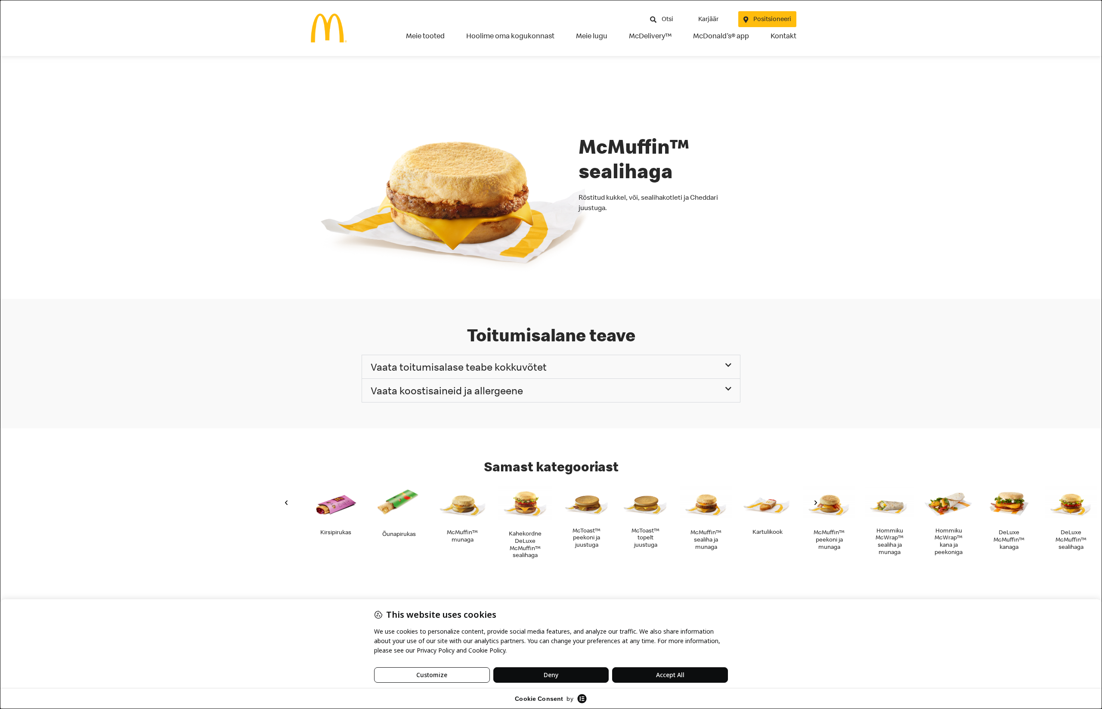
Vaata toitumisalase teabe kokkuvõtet (459, 366)
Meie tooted (425, 35)
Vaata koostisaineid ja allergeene (447, 390)
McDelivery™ (650, 35)
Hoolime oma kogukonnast (510, 35)
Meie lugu (591, 35)
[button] (551, 366)
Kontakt (783, 35)
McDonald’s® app (721, 35)
